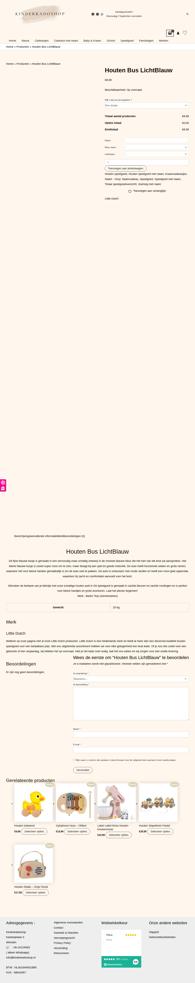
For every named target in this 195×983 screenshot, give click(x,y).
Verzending (60, 948)
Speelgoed (146, 179)
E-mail (77, 744)
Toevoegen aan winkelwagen (125, 168)
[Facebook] (93, 14)
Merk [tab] (60, 536)
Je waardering (80, 673)
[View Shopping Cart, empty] (170, 33)
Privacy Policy (62, 942)
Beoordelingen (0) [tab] (74, 536)
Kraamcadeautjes (176, 173)
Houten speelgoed (116, 173)
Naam (76, 729)
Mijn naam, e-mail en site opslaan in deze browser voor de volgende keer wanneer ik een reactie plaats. (126, 760)
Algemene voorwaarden (68, 922)
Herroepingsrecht (64, 937)
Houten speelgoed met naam (146, 173)
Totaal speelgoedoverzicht (120, 184)
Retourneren (61, 953)
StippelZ (154, 932)
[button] (187, 14)
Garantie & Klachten (66, 932)
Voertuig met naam (149, 184)
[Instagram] (97, 14)
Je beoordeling (81, 684)
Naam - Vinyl (113, 179)
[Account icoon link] (178, 33)
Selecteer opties (34, 831)
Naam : (108, 140)
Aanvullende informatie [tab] (43, 536)
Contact (58, 927)
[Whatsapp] (102, 14)
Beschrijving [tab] (21, 536)
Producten (22, 46)
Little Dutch (112, 198)
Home (9, 46)
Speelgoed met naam (167, 179)
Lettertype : (110, 154)
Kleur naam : (111, 147)
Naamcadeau (130, 179)
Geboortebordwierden (162, 937)
